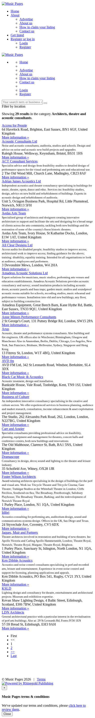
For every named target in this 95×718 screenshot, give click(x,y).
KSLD (6, 588)
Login (23, 43)
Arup (5, 329)
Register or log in (23, 39)
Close (7, 714)
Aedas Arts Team (14, 213)
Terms (41, 679)
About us (25, 23)
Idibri (5, 512)
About (15, 15)
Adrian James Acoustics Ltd (21, 181)
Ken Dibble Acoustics (17, 560)
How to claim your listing (37, 27)
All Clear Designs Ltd (17, 245)
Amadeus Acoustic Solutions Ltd (25, 273)
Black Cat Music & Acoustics (22, 377)
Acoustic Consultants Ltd (19, 141)
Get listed (17, 35)
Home (15, 11)
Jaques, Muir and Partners (20, 532)
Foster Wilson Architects (19, 477)
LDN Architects (13, 612)
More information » (15, 137)
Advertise (26, 19)
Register (25, 47)
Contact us (26, 31)
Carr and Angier (13, 429)
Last (14, 656)
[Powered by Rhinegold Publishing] (27, 683)
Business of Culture (15, 397)
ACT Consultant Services (20, 161)
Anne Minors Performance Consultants (29, 317)
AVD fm (8, 361)
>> (13, 652)
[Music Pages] (12, 4)
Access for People (14, 125)
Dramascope (10, 457)
